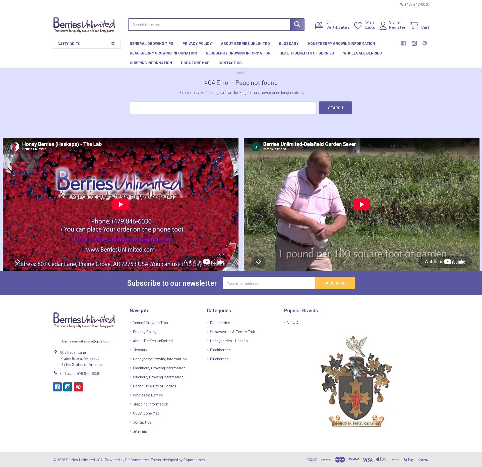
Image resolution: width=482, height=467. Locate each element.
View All (293, 322)
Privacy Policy (197, 43)
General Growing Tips (151, 43)
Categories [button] (68, 43)
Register (397, 27)
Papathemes (194, 459)
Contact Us (230, 63)
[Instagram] (414, 43)
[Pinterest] (424, 43)
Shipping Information (151, 63)
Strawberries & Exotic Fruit (233, 331)
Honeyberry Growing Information (341, 43)
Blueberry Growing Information (238, 53)
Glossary (289, 43)
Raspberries (220, 322)
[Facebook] (403, 43)
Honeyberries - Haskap (229, 340)
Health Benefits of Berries (306, 53)
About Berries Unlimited (245, 43)
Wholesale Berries (362, 53)
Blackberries (220, 349)
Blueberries (219, 358)
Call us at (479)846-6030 (80, 373)
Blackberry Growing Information (163, 53)
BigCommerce (137, 459)
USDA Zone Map (195, 63)
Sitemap (140, 431)
